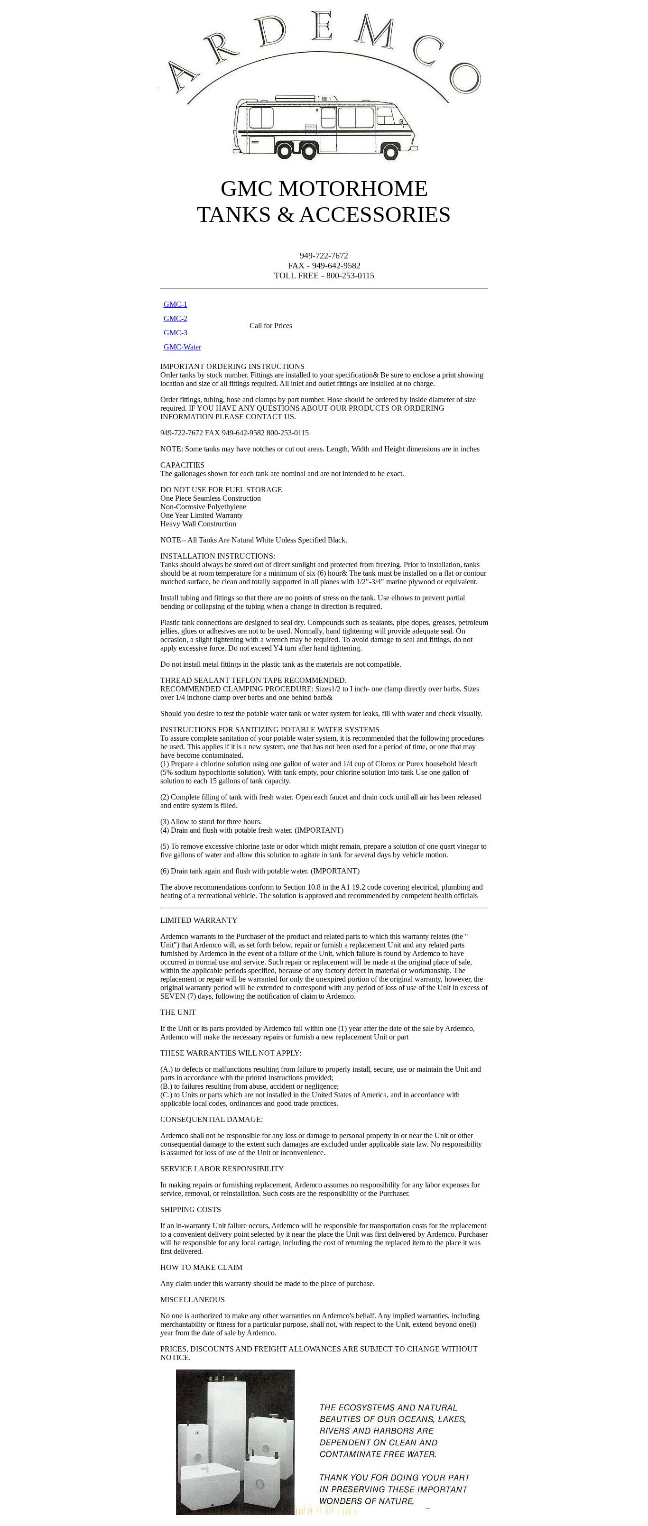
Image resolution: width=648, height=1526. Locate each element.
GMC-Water (182, 347)
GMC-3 (175, 333)
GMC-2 (175, 318)
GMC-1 (175, 304)
